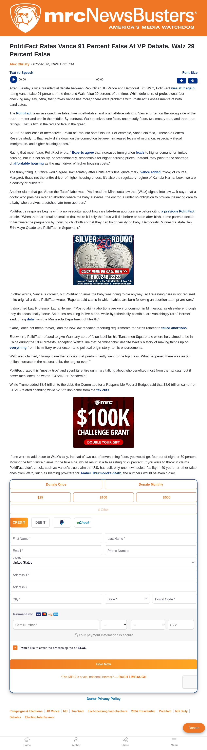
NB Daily (181, 711)
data (30, 319)
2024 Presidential (143, 711)
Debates (15, 717)
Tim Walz (77, 711)
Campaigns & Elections (26, 711)
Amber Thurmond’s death (100, 473)
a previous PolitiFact (177, 211)
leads (140, 152)
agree (89, 152)
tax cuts (102, 390)
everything (18, 348)
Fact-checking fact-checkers (107, 711)
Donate (194, 728)
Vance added (150, 172)
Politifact (165, 711)
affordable (21, 163)
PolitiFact (24, 113)
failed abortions (174, 328)
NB (65, 711)
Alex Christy (19, 64)
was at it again (182, 88)
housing (37, 163)
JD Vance (52, 711)
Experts (78, 152)
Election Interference (39, 717)
